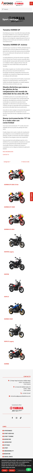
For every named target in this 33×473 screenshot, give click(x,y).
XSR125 (6, 296)
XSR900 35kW (8, 319)
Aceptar (4, 470)
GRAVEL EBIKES (8, 456)
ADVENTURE (7, 439)
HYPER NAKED (8, 430)
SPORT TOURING (8, 436)
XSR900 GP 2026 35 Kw (11, 184)
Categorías (6, 161)
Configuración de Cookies (22, 470)
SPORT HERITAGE (9, 433)
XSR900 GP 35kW (9, 207)
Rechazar (12, 470)
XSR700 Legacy (9, 252)
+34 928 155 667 (26, 393)
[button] (28, 469)
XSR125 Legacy (9, 341)
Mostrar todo (25, 161)
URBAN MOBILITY (9, 451)
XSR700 (6, 274)
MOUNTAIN (7, 453)
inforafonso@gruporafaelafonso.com (20, 396)
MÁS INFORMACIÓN (8, 151)
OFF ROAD (7, 445)
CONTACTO (6, 154)
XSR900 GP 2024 (9, 229)
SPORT (6, 448)
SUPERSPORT (8, 442)
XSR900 (6, 364)
